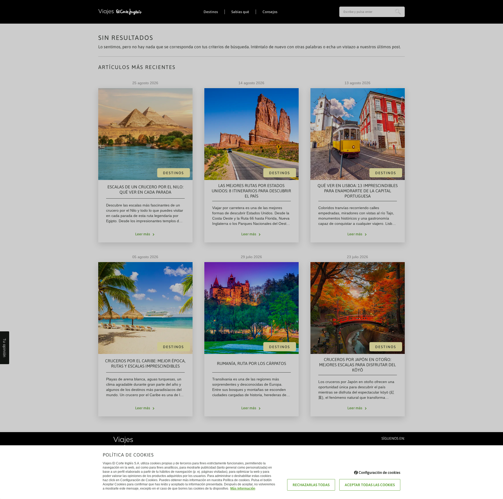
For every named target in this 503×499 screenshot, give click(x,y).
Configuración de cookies (379, 472)
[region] (251, 249)
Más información (242, 488)
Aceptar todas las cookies (370, 485)
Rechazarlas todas (311, 485)
